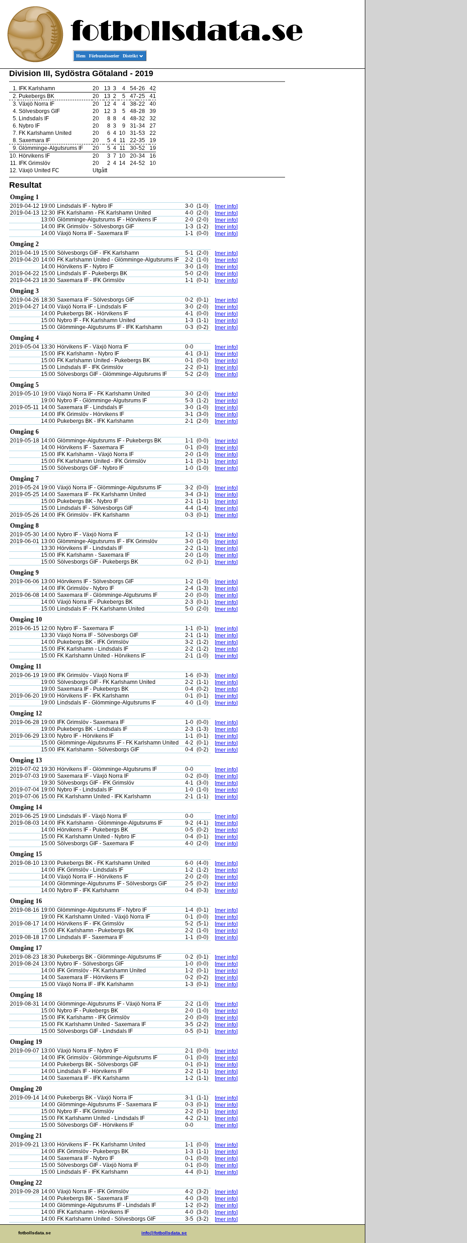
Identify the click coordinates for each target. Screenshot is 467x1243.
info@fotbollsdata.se (164, 1232)
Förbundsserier (104, 55)
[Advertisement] (323, 207)
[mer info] (226, 206)
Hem (80, 55)
